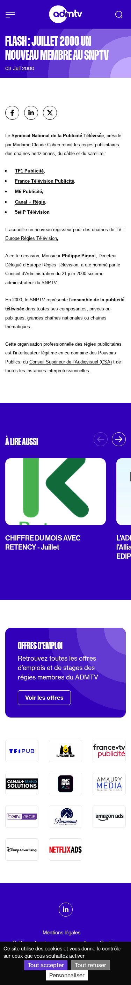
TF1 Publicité (29, 171)
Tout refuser (90, 965)
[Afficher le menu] (10, 14)
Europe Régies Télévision (31, 238)
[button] (119, 439)
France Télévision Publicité (44, 181)
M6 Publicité (28, 191)
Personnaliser (67, 975)
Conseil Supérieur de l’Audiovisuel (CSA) (70, 362)
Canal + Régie (30, 202)
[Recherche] (119, 14)
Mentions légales (61, 932)
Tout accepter (46, 965)
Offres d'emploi (40, 645)
